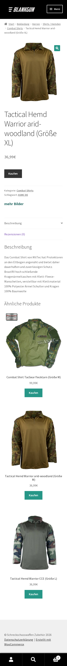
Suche (33, 659)
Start (11, 24)
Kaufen (13, 173)
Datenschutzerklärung (18, 639)
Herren (36, 24)
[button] (57, 48)
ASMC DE (23, 195)
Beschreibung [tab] (13, 223)
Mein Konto (11, 659)
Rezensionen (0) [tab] (14, 234)
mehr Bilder (14, 203)
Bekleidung (23, 24)
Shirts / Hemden (52, 24)
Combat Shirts (15, 28)
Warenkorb (52, 656)
